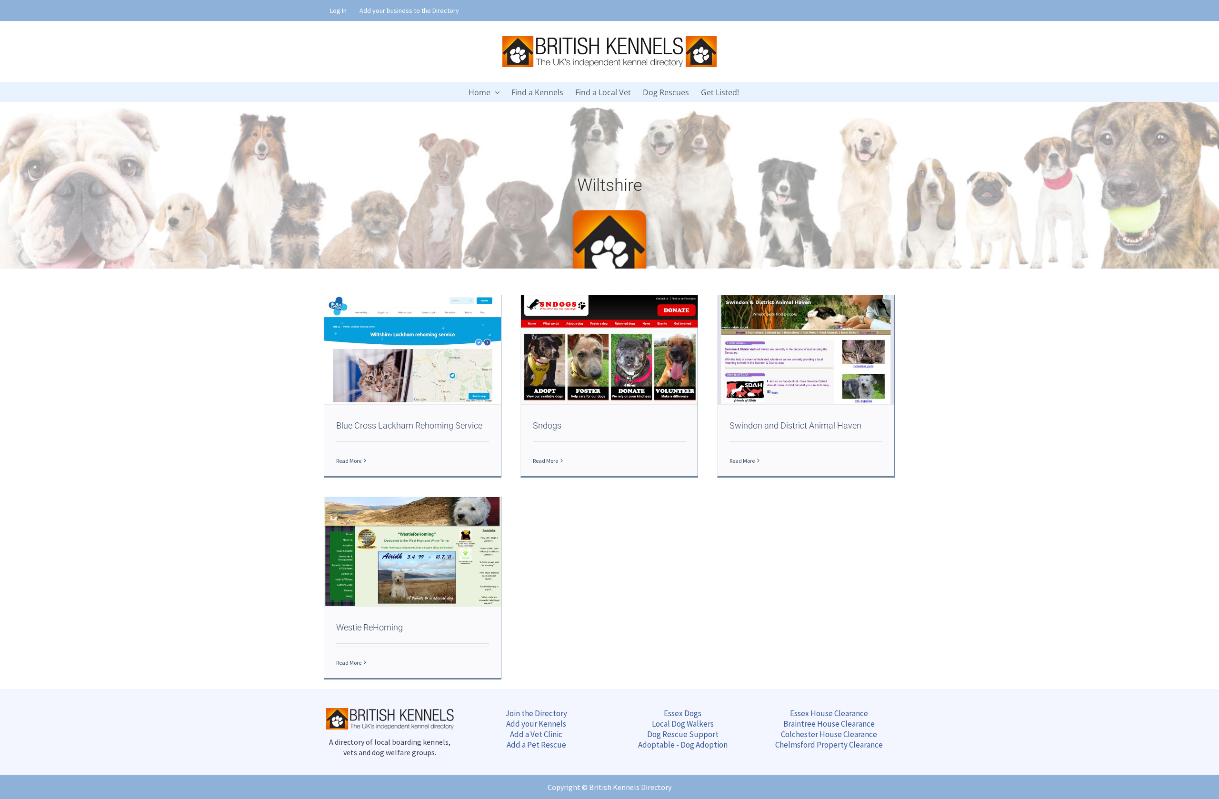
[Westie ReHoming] (412, 551)
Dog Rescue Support (683, 734)
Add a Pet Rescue (536, 744)
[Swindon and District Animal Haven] (806, 349)
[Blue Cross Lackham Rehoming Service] (412, 349)
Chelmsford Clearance (829, 744)
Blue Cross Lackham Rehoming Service (409, 425)
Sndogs (547, 425)
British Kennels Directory (630, 787)
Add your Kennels (536, 724)
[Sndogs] (609, 349)
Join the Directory (536, 713)
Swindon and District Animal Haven (795, 425)
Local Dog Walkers (683, 724)
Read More (348, 460)
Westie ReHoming (369, 627)
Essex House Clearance (829, 713)
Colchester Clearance (829, 734)
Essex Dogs (682, 713)
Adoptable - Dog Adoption (683, 744)
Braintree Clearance (829, 724)
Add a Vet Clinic (536, 734)
